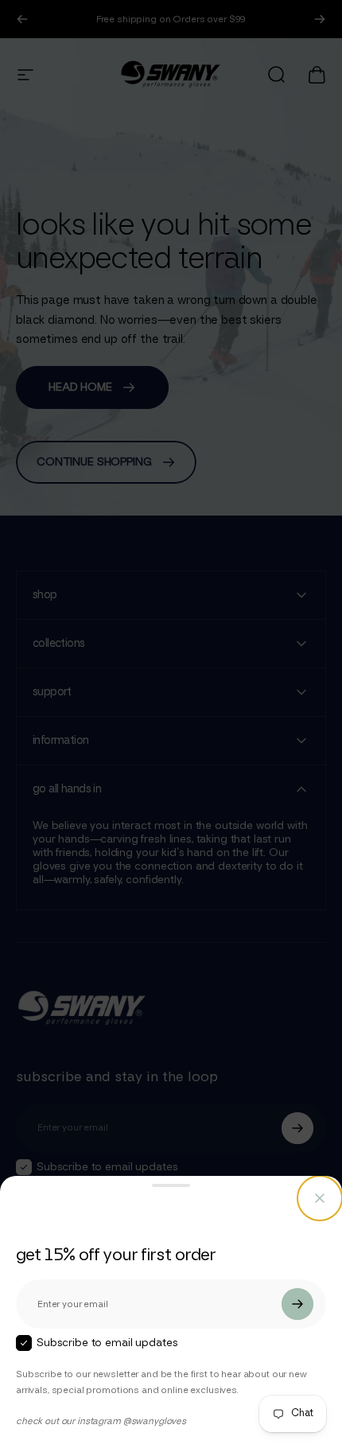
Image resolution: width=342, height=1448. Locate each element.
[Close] (320, 1198)
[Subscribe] (297, 1304)
